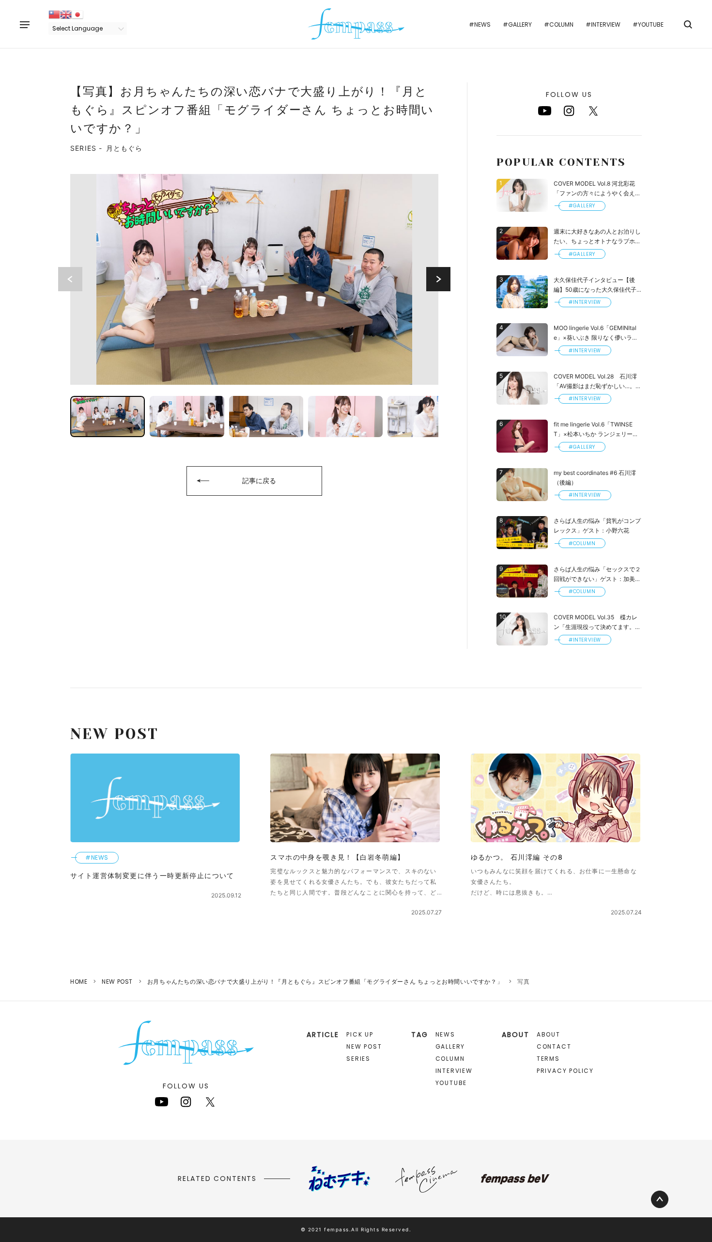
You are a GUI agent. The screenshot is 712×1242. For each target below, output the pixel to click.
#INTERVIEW (603, 24)
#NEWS (480, 24)
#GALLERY (517, 24)
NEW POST (117, 981)
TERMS (548, 1058)
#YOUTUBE (648, 24)
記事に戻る (259, 480)
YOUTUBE (451, 1083)
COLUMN (450, 1058)
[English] (66, 13)
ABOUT (548, 1034)
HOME (78, 981)
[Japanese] (77, 13)
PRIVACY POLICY (565, 1071)
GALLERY (450, 1046)
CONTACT (554, 1046)
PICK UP (359, 1034)
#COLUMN (558, 24)
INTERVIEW (454, 1071)
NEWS (445, 1034)
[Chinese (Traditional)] (54, 13)
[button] (438, 279)
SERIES (358, 1058)
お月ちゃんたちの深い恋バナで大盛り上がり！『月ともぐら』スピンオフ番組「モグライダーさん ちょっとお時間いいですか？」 (325, 981)
